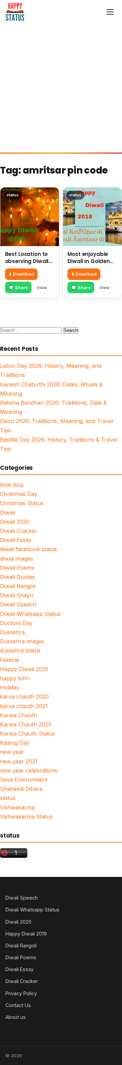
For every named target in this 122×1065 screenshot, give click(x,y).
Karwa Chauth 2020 (26, 724)
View (42, 287)
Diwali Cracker (18, 530)
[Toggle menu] (110, 11)
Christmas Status (21, 503)
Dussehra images (22, 641)
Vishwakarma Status (26, 816)
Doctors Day (16, 623)
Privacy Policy (21, 993)
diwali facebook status (28, 549)
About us (15, 1017)
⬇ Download (21, 274)
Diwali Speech (18, 604)
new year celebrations (28, 770)
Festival (9, 660)
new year (12, 751)
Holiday (9, 687)
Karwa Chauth (18, 715)
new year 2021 (19, 761)
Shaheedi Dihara (21, 788)
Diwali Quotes (17, 577)
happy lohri (14, 678)
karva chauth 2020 (24, 696)
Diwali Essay (16, 540)
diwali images (16, 558)
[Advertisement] (61, 88)
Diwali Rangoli (18, 586)
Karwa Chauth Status (27, 733)
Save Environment (23, 779)
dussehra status (20, 650)
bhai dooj (11, 484)
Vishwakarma (17, 807)
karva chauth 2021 (24, 706)
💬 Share (18, 287)
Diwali (7, 512)
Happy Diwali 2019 (24, 669)
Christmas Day (18, 493)
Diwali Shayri (16, 595)
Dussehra (12, 632)
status (7, 798)
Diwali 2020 (14, 521)
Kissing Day (14, 742)
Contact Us (18, 1005)
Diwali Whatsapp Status (30, 613)
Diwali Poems (17, 567)
